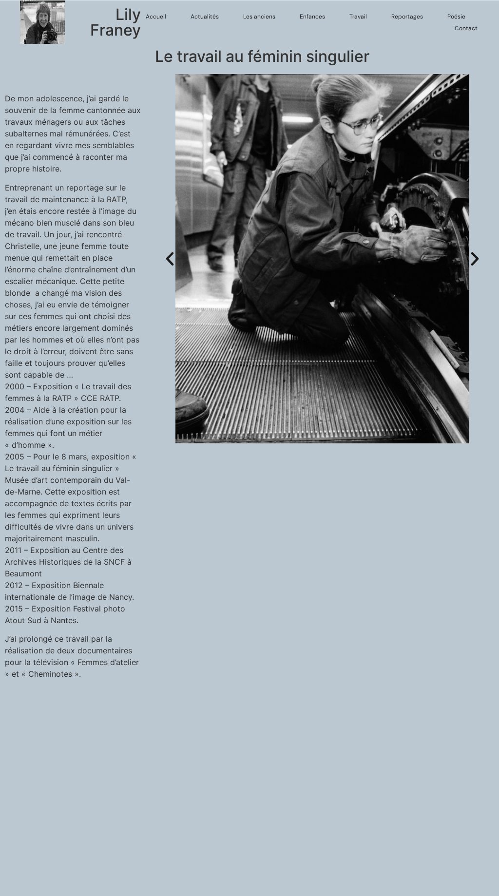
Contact (466, 28)
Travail (358, 16)
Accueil (156, 16)
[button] (170, 259)
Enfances (312, 16)
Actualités (205, 16)
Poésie (456, 16)
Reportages (407, 16)
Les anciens (259, 16)
